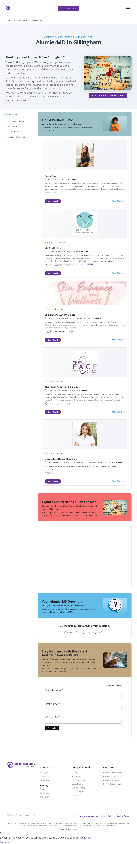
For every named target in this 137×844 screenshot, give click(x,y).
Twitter (43, 776)
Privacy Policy (107, 816)
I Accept (4, 842)
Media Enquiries (78, 792)
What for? (85, 837)
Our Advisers (77, 784)
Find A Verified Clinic (15, 121)
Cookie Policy (123, 816)
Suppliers (75, 795)
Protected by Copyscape (68, 829)
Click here (69, 632)
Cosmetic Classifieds (112, 776)
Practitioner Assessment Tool (107, 95)
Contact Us (76, 772)
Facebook (44, 780)
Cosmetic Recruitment (113, 772)
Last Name (52, 716)
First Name (52, 704)
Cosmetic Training (111, 780)
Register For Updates (16, 137)
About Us (76, 776)
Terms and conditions (87, 816)
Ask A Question (68, 8)
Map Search (12, 126)
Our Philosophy (78, 788)
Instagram (44, 772)
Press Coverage (78, 780)
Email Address (54, 690)
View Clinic (117, 201)
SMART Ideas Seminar (113, 784)
